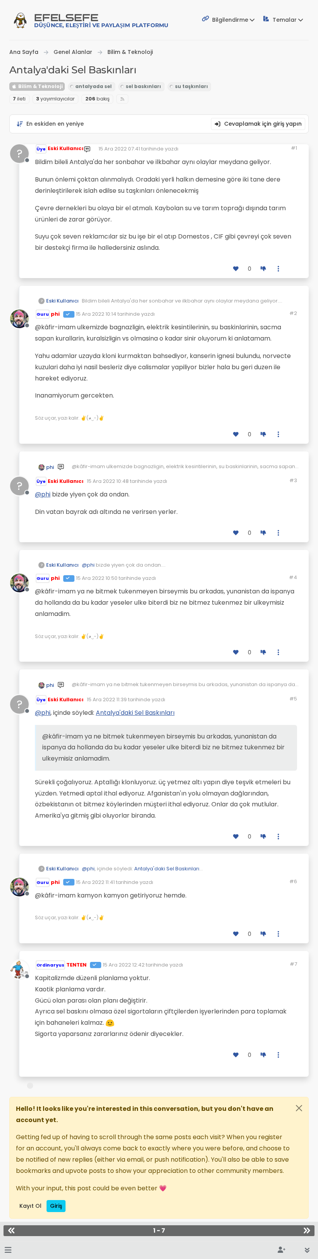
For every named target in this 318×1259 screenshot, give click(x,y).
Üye (41, 149)
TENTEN (76, 964)
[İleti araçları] (279, 269)
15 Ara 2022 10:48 (108, 481)
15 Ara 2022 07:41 (119, 148)
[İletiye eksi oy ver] (263, 269)
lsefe (101, 20)
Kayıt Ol (30, 1206)
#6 (293, 881)
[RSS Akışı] (122, 99)
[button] (8, 1250)
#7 (293, 964)
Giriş (56, 1206)
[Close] (299, 1108)
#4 (293, 577)
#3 (293, 480)
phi (55, 314)
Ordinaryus (50, 965)
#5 (293, 698)
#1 (294, 148)
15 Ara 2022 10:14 (96, 314)
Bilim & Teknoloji (40, 86)
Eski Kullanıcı (65, 148)
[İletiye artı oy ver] (236, 269)
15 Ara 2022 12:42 (124, 964)
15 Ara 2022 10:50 (97, 578)
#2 (293, 313)
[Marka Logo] (20, 20)
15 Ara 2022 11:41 (95, 882)
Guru (42, 314)
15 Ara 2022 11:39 (107, 699)
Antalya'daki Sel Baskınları (135, 712)
